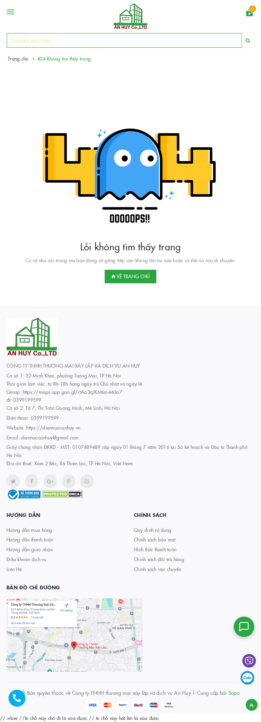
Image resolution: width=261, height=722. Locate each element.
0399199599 (45, 417)
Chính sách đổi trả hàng (159, 559)
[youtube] (68, 481)
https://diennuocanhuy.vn (53, 427)
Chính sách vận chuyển (157, 569)
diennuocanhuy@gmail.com (50, 437)
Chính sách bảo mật (155, 539)
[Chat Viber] (249, 661)
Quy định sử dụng (152, 529)
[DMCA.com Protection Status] (62, 493)
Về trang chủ (132, 276)
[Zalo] (247, 678)
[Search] (248, 40)
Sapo (234, 692)
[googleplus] (50, 481)
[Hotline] (20, 701)
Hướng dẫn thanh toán (29, 539)
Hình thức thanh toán (155, 549)
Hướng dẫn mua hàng (29, 529)
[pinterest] (87, 481)
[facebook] (31, 481)
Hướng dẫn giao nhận (29, 549)
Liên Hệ (14, 569)
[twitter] (13, 481)
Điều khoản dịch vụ (26, 559)
